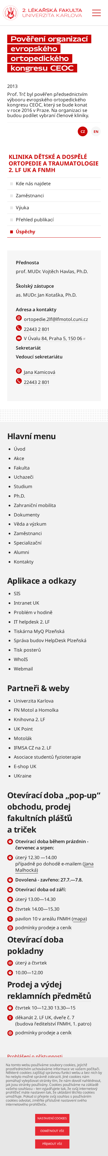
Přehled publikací (35, 219)
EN (96, 131)
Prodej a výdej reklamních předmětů (49, 990)
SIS (17, 593)
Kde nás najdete (33, 183)
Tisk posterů (27, 650)
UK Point (23, 729)
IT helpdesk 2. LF (32, 622)
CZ (83, 131)
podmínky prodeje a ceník (43, 927)
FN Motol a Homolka (36, 710)
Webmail (23, 669)
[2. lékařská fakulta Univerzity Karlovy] (10, 13)
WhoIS (21, 659)
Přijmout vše (52, 1144)
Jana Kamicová (39, 372)
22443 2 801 (37, 329)
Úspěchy (25, 231)
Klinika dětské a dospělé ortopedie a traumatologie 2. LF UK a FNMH (53, 163)
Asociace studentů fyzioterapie (47, 757)
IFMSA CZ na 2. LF (32, 748)
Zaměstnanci (30, 195)
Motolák (23, 738)
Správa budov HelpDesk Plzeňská (50, 640)
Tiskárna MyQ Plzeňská (39, 631)
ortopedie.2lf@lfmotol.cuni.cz (56, 319)
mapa (79, 919)
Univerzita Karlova (34, 701)
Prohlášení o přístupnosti (34, 1056)
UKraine (22, 776)
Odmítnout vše (52, 1131)
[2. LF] (52, 13)
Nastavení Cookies (52, 1118)
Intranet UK (26, 603)
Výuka (22, 207)
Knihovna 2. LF (29, 719)
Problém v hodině (33, 612)
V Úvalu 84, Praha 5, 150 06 (53, 338)
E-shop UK (25, 766)
